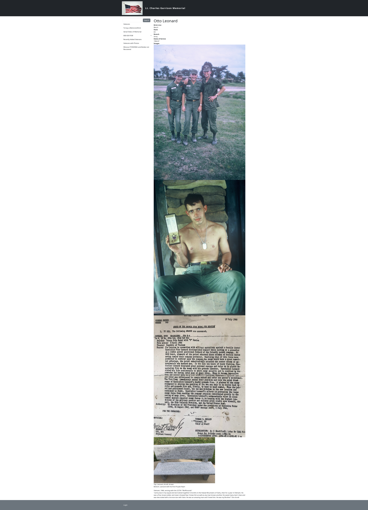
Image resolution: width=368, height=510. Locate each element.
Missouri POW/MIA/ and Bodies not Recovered (136, 48)
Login (125, 505)
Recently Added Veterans (132, 39)
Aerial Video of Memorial (132, 32)
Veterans (126, 24)
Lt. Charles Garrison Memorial (165, 8)
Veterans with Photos (131, 43)
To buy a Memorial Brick (132, 28)
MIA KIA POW (128, 36)
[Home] (133, 8)
